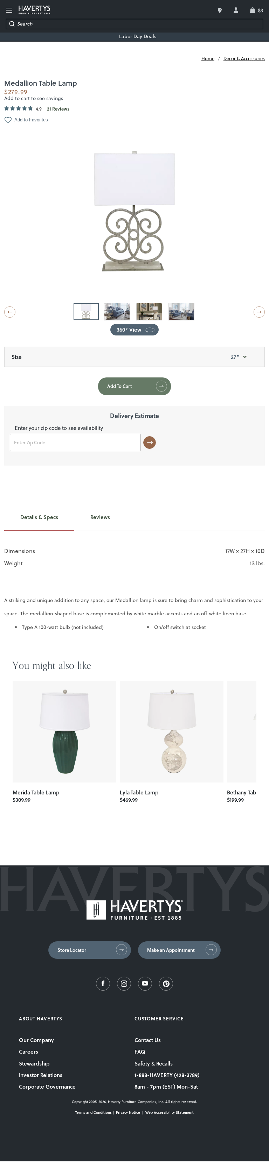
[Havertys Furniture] (135, 918)
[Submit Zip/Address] (149, 442)
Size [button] (125, 357)
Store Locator (71, 950)
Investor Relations (40, 1075)
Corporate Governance (47, 1086)
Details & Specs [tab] (39, 517)
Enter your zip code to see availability (59, 428)
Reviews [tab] (100, 517)
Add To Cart (119, 386)
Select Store (219, 10)
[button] (9, 312)
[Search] (12, 24)
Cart (260, 10)
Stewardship (34, 1063)
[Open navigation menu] (9, 10)
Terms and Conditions (93, 1112)
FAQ (139, 1051)
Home (207, 58)
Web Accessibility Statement (169, 1112)
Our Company (36, 1040)
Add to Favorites (31, 119)
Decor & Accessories (244, 58)
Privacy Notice (128, 1112)
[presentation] (64, 732)
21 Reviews (58, 109)
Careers (28, 1051)
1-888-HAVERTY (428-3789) (166, 1075)
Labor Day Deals (137, 37)
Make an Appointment (171, 950)
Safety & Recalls (153, 1063)
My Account (236, 10)
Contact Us (147, 1040)
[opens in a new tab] (103, 989)
